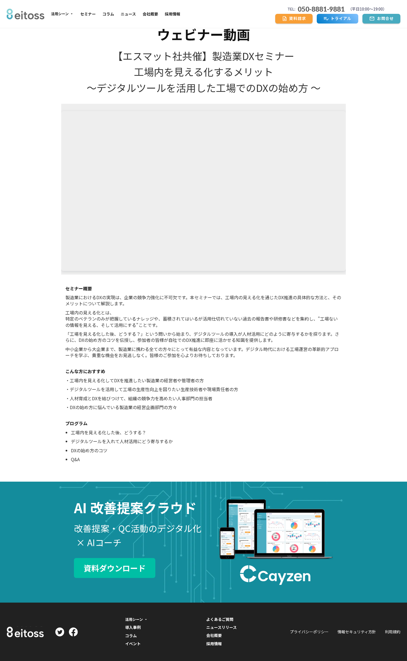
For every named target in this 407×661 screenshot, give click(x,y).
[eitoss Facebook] (73, 632)
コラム (108, 14)
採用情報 (172, 14)
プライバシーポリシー (309, 631)
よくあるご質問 (219, 619)
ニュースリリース (221, 627)
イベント (133, 643)
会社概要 (150, 14)
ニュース (128, 14)
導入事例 (133, 627)
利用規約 (392, 631)
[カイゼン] (25, 14)
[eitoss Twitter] (59, 632)
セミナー (88, 14)
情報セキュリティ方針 (357, 631)
